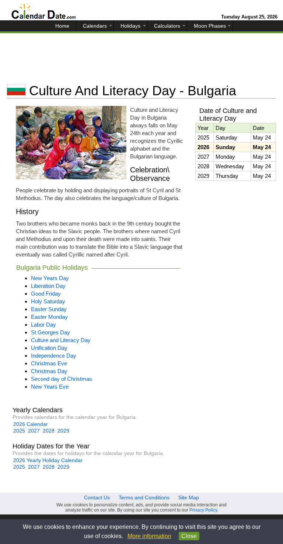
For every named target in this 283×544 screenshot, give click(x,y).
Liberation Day (48, 286)
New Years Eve (50, 386)
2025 (19, 431)
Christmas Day (49, 371)
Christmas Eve (49, 363)
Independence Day (53, 355)
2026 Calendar (30, 424)
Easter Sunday (49, 309)
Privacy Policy (203, 510)
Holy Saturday (48, 301)
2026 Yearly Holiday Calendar (48, 460)
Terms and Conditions (144, 497)
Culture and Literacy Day (61, 340)
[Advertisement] (141, 61)
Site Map (188, 497)
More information (149, 536)
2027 (34, 431)
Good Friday (46, 293)
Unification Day (49, 348)
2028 (49, 431)
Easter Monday (49, 317)
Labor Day (43, 324)
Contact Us (97, 497)
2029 (63, 431)
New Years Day (50, 278)
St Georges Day (50, 332)
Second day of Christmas (61, 379)
